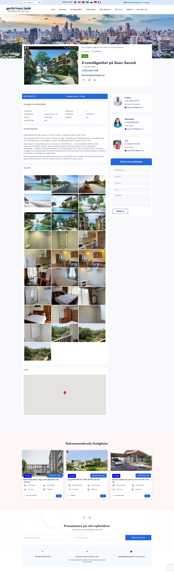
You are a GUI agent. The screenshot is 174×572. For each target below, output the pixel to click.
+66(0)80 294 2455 (132, 144)
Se (59, 496)
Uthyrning (90, 9)
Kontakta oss (142, 9)
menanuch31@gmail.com (134, 129)
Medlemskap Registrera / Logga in (137, 2)
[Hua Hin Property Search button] (39, 2)
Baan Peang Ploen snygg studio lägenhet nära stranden (41, 480)
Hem (53, 9)
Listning (62, 9)
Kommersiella (75, 9)
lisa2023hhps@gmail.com (135, 150)
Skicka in (120, 211)
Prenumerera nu (138, 537)
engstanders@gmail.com (134, 107)
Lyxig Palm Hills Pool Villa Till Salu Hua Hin (84, 479)
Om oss (118, 9)
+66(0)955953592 (132, 122)
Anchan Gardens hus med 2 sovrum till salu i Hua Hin (130, 480)
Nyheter (129, 9)
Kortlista (86, 51)
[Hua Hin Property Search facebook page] (84, 517)
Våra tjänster (104, 9)
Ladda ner (97, 51)
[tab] (65, 104)
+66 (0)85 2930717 (132, 101)
